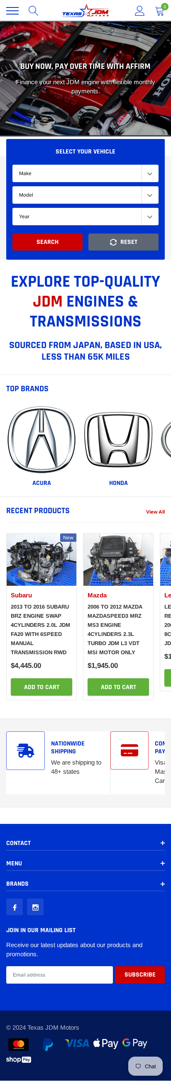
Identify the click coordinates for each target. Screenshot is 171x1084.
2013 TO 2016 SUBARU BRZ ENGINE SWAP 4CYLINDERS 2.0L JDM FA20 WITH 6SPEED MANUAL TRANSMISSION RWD (40, 629)
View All (155, 512)
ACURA (41, 483)
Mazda (97, 595)
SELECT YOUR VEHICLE (85, 151)
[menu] (12, 11)
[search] (34, 10)
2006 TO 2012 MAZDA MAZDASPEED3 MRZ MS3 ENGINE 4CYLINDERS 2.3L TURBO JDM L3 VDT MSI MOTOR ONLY (115, 629)
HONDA (118, 483)
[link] (41, 439)
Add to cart (41, 687)
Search (48, 242)
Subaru (21, 595)
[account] (140, 10)
